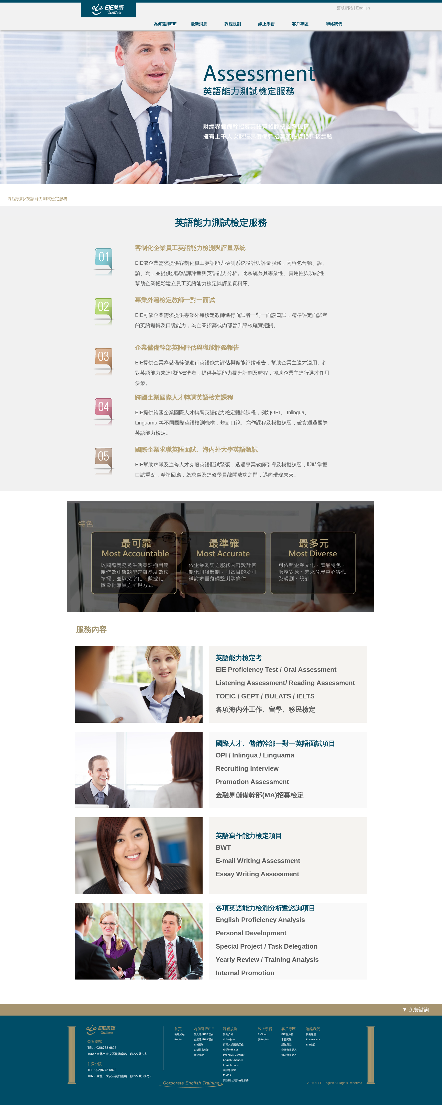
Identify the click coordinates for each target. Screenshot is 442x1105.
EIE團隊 (198, 1044)
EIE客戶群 (287, 1034)
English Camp (231, 1065)
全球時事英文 (230, 1049)
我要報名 (311, 1034)
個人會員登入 (289, 1054)
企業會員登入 (289, 1049)
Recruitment (313, 1039)
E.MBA (227, 1075)
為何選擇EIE (165, 24)
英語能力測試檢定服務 (236, 1080)
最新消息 (199, 24)
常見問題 (286, 1039)
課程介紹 (228, 1034)
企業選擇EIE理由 (204, 1039)
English (363, 8)
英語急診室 (229, 1070)
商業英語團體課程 (233, 1044)
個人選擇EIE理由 (204, 1034)
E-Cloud (262, 1034)
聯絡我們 (334, 24)
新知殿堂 (286, 1044)
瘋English (263, 1039)
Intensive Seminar (233, 1054)
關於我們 (199, 1054)
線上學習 (266, 24)
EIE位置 (310, 1044)
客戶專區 (300, 24)
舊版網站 (345, 8)
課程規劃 (233, 24)
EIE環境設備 (201, 1049)
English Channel (232, 1059)
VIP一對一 (229, 1039)
